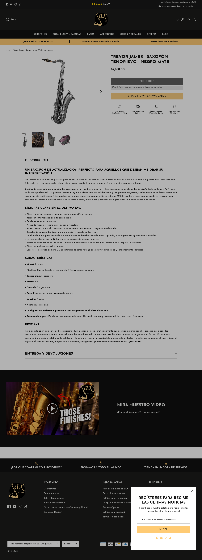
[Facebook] (157, 538)
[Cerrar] (192, 491)
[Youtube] (161, 538)
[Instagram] (166, 538)
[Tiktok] (170, 538)
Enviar (163, 529)
